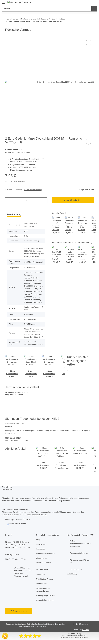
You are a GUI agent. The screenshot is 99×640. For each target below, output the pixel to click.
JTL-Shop (85, 630)
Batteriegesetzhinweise (45, 553)
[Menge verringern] (8, 200)
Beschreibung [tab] (14, 214)
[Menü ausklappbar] (3, 1)
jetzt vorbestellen (13, 408)
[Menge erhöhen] (44, 200)
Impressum (40, 549)
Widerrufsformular (43, 563)
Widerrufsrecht (42, 558)
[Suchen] (94, 8)
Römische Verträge (22, 152)
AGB (38, 540)
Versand (21, 181)
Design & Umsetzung (80, 624)
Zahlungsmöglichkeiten (45, 595)
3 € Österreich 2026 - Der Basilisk (43, 403)
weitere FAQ (72, 574)
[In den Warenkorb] (7, 36)
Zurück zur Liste (13, 19)
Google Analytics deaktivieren (16, 624)
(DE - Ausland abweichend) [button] (32, 190)
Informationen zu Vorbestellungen (43, 589)
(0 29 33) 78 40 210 (13, 438)
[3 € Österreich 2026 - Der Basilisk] (21, 400)
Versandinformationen (45, 600)
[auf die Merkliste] (88, 42)
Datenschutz (41, 544)
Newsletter (40, 575)
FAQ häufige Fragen (44, 579)
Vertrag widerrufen (19, 611)
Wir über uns (41, 584)
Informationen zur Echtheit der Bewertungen (74, 637)
